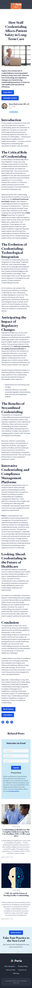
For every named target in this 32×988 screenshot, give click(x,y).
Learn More (7, 92)
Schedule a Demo (10, 98)
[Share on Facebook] (2, 722)
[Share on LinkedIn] (11, 722)
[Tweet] (7, 722)
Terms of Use (10, 970)
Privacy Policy (23, 966)
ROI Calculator (9, 966)
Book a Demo (8, 709)
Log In (16, 7)
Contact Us (22, 970)
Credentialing (13, 112)
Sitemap (16, 973)
